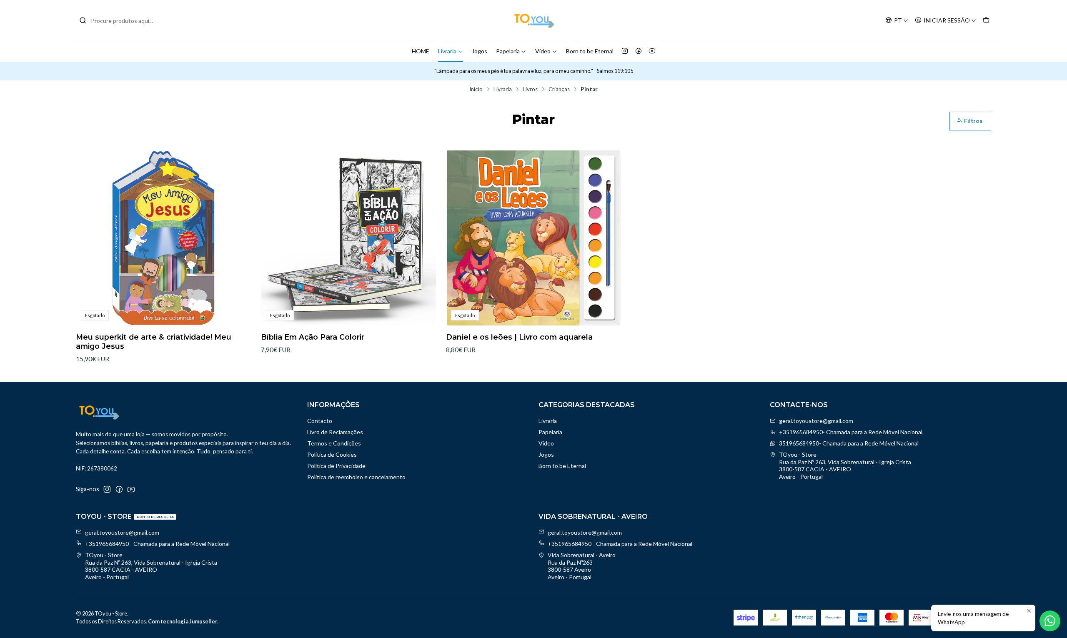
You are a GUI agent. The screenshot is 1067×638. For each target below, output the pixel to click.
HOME (420, 51)
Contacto (319, 420)
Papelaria (508, 51)
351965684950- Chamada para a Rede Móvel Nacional (849, 443)
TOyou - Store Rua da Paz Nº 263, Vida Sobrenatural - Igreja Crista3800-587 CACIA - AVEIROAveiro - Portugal (845, 465)
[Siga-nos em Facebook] (638, 51)
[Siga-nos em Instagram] (625, 51)
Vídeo (543, 51)
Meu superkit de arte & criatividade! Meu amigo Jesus (153, 341)
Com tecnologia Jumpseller (182, 621)
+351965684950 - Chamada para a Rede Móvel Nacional (157, 543)
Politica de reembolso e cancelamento (356, 476)
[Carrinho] (986, 21)
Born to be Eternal (590, 51)
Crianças (559, 90)
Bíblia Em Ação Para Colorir (312, 337)
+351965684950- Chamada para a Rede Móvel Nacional (850, 431)
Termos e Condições (334, 443)
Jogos (479, 51)
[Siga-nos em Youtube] (652, 51)
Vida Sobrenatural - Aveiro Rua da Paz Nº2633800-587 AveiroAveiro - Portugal (582, 565)
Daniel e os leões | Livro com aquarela (519, 337)
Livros (530, 90)
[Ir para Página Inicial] (533, 20)
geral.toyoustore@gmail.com (816, 420)
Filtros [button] (972, 121)
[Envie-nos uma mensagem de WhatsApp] (1049, 620)
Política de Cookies (332, 454)
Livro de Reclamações (335, 431)
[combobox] (122, 20)
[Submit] (83, 20)
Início (476, 90)
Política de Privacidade (336, 465)
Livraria (447, 51)
